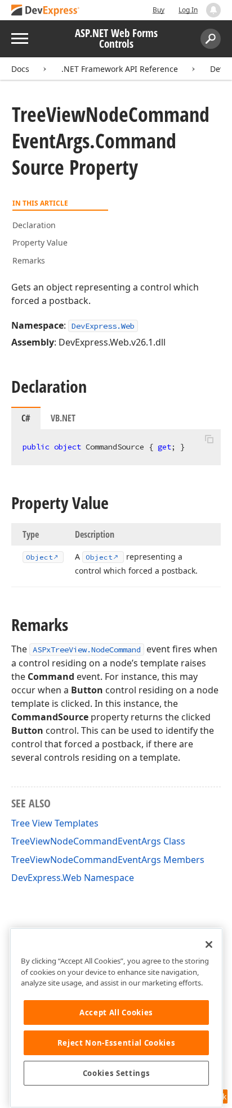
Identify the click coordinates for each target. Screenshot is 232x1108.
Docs (20, 68)
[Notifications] (213, 10)
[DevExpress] (45, 11)
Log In (188, 10)
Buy (158, 10)
